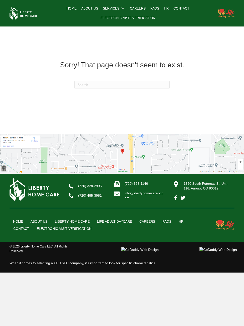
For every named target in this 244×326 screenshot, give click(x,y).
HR (181, 221)
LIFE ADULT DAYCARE (114, 221)
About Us (38, 221)
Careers (147, 221)
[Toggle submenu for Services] (123, 8)
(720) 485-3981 (90, 195)
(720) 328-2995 (90, 186)
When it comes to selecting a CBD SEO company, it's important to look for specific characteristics (82, 263)
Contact (21, 229)
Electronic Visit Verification (64, 229)
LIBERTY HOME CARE (72, 221)
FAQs (167, 221)
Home (18, 221)
